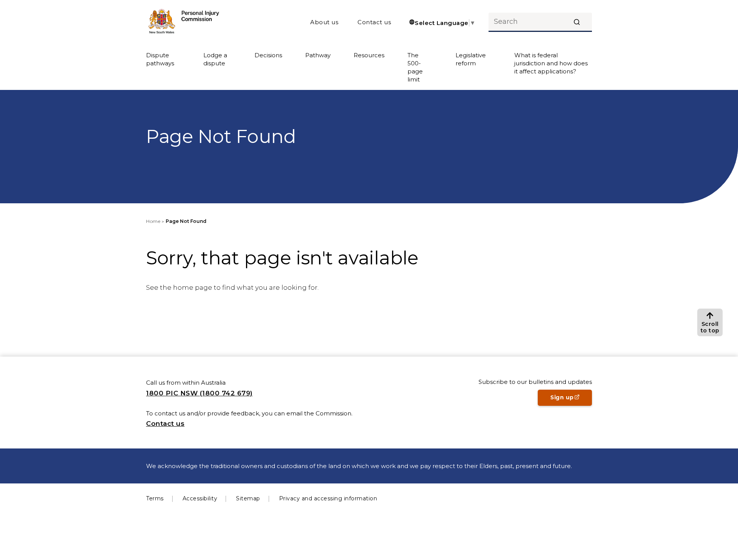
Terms (155, 498)
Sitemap (248, 498)
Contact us (374, 22)
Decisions (268, 55)
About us (324, 22)
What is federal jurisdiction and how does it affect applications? (551, 63)
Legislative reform (470, 59)
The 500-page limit (415, 67)
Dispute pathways (160, 59)
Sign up (571, 400)
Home (153, 221)
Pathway (318, 55)
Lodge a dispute (215, 59)
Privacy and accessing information (328, 498)
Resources (369, 55)
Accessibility (200, 498)
